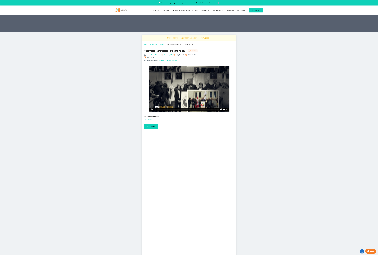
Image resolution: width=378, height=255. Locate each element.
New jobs (205, 38)
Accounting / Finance (157, 44)
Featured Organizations (181, 10)
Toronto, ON (168, 55)
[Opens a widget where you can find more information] (370, 251)
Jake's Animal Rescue (153, 55)
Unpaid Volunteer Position (168, 60)
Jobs (145, 44)
